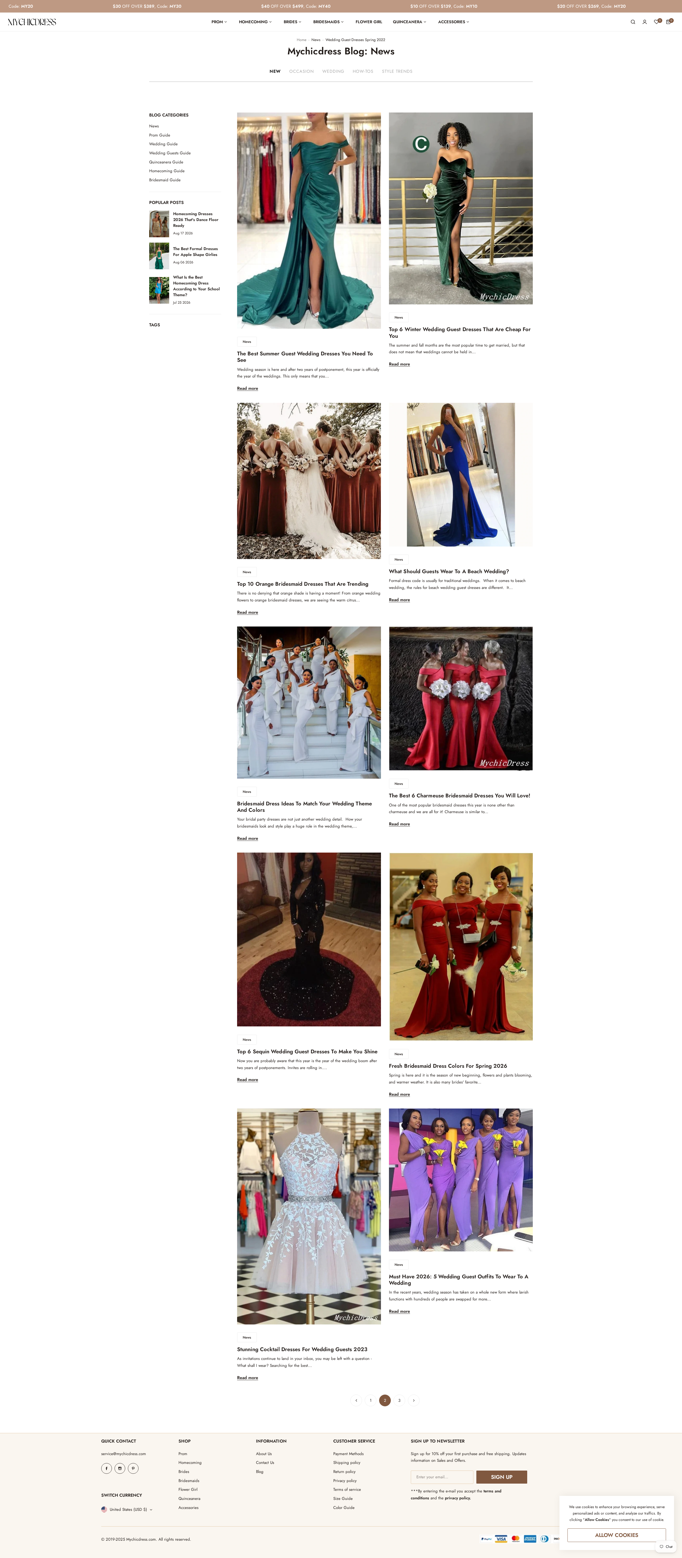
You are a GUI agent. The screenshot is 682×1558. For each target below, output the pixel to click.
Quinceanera (189, 1498)
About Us (264, 1454)
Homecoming (190, 1462)
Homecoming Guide (167, 171)
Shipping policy (346, 1462)
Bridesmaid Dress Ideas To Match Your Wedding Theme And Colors (304, 807)
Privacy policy (345, 1481)
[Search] (633, 22)
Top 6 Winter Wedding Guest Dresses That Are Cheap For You (460, 333)
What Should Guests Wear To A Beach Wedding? (449, 571)
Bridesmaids (188, 1481)
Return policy (344, 1472)
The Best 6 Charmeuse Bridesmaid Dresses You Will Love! (459, 796)
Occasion (301, 71)
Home (301, 39)
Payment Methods (348, 1454)
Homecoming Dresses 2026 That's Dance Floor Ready (195, 220)
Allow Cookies (617, 1535)
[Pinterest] (133, 1468)
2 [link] (385, 1400)
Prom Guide (159, 135)
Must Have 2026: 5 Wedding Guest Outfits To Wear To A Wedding (458, 1280)
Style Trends (397, 71)
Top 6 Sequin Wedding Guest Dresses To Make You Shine (307, 1051)
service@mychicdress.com (123, 1454)
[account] (645, 22)
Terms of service (347, 1489)
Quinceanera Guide (166, 162)
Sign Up (502, 1477)
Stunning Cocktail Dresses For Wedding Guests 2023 (302, 1349)
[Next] (414, 1400)
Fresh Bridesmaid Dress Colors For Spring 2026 (448, 1066)
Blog (259, 1472)
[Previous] (356, 1400)
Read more (247, 388)
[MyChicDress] (32, 22)
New (275, 71)
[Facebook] (106, 1468)
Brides (183, 1472)
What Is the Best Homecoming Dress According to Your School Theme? (196, 286)
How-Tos (363, 71)
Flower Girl (187, 1489)
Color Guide (344, 1508)
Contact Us (265, 1462)
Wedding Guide (163, 144)
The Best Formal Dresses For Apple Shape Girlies (195, 252)
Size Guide (343, 1498)
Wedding (333, 71)
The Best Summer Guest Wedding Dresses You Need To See (305, 357)
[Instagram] (120, 1468)
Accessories (188, 1508)
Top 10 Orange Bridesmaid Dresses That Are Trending (302, 584)
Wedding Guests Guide (170, 153)
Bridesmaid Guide (165, 180)
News (315, 39)
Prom (182, 1454)
